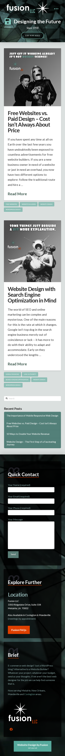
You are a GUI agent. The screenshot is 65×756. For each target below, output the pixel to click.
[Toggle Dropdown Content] (56, 9)
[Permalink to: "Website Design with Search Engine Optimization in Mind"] (32, 251)
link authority (30, 374)
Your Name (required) (19, 484)
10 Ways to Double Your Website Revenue (27, 434)
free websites (11, 204)
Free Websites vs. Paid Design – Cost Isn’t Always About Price (29, 122)
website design (46, 204)
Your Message (15, 519)
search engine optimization (17, 379)
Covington (29, 694)
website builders (29, 204)
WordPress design (13, 209)
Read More (17, 193)
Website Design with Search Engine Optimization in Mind (32, 295)
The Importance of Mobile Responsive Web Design (32, 415)
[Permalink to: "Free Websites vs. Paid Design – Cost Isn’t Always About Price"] (32, 77)
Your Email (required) (19, 496)
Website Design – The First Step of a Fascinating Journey (31, 443)
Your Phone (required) (19, 507)
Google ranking (12, 374)
